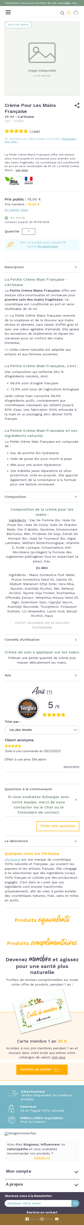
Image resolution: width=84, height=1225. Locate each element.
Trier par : (13, 721)
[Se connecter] (69, 12)
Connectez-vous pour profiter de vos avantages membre (42, 3)
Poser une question (57, 826)
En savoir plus (16, 210)
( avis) (35, 131)
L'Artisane (12, 859)
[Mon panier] (75, 12)
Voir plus (58, 1057)
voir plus (22, 170)
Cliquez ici (42, 1157)
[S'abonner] (75, 1203)
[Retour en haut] (77, 1196)
